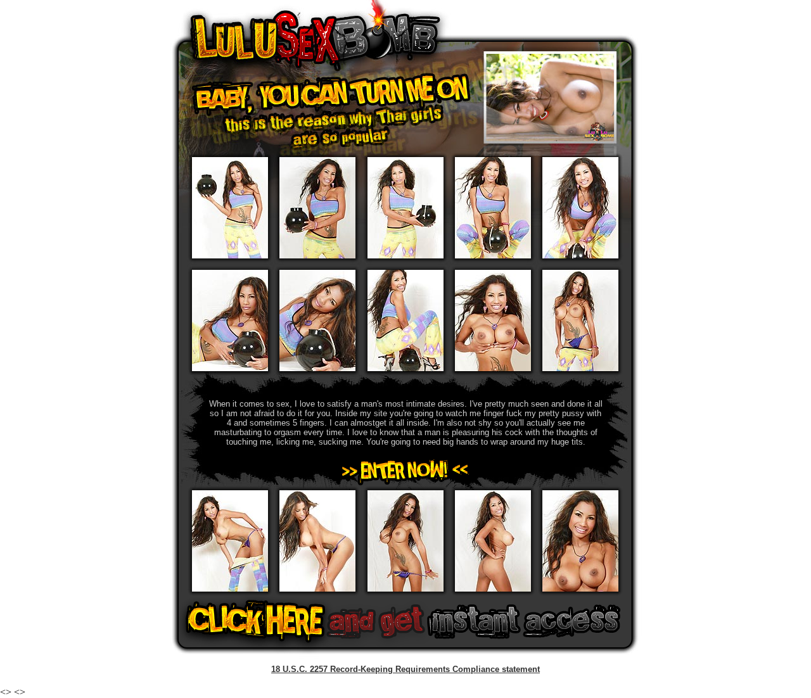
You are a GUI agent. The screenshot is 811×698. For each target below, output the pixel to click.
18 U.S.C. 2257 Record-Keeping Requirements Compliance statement (405, 669)
